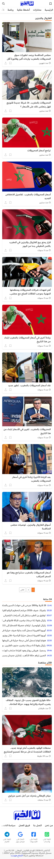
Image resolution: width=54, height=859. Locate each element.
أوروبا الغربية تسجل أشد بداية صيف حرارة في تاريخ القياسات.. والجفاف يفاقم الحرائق (24, 630)
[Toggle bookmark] (10, 63)
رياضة (11, 9)
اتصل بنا (37, 825)
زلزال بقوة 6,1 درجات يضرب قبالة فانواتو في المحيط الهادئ (24, 620)
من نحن (49, 825)
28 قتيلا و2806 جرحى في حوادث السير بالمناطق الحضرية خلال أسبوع (24, 605)
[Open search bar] (3, 3)
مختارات (37, 9)
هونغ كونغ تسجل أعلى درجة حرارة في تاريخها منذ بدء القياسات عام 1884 (24, 640)
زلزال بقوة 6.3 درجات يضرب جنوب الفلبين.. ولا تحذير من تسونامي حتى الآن (24, 645)
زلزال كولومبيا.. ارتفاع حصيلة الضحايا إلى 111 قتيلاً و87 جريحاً (24, 625)
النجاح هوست (17, 855)
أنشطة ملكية (23, 9)
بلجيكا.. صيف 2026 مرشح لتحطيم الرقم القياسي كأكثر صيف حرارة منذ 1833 (24, 610)
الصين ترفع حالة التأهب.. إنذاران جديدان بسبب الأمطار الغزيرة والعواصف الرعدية (24, 655)
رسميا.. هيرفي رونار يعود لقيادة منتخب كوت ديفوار (24, 650)
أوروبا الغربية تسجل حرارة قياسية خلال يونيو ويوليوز (24, 635)
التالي (22, 590)
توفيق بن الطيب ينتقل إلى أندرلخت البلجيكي (24, 615)
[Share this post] (5, 63)
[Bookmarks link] (50, 3)
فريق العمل (24, 825)
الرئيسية (49, 9)
